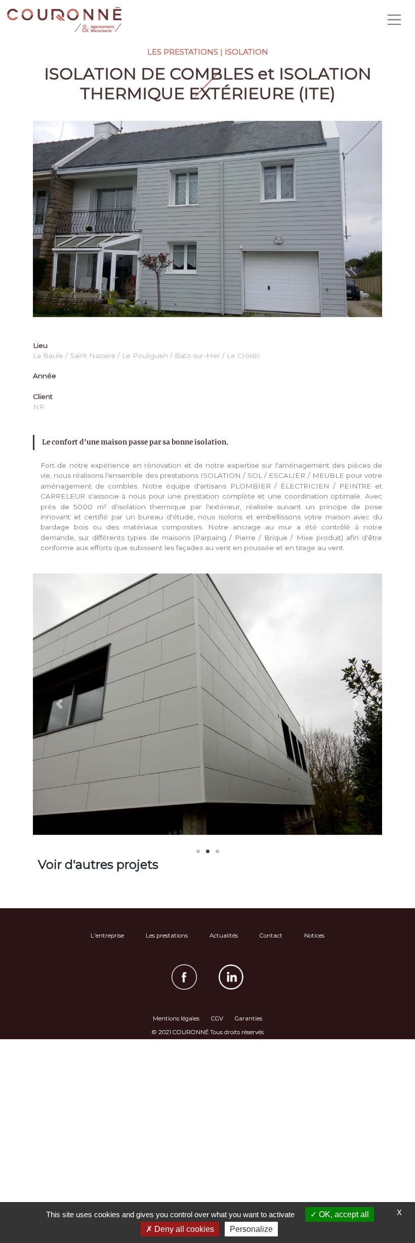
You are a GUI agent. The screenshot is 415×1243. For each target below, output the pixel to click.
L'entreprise (107, 935)
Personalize (251, 1229)
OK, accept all (343, 1214)
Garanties (248, 1018)
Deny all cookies (183, 1229)
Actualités (224, 935)
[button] (59, 704)
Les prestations (167, 935)
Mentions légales (176, 1018)
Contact (271, 935)
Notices (314, 935)
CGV (217, 1018)
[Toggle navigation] (394, 19)
